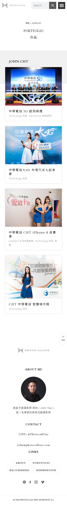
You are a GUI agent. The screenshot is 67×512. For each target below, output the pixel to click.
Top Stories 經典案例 (40, 116)
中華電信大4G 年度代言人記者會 (32, 171)
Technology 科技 (18, 116)
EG (52, 500)
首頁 (27, 23)
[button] (61, 5)
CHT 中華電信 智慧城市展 (29, 304)
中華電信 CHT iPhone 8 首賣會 (32, 234)
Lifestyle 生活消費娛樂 (21, 241)
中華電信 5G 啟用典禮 (26, 111)
